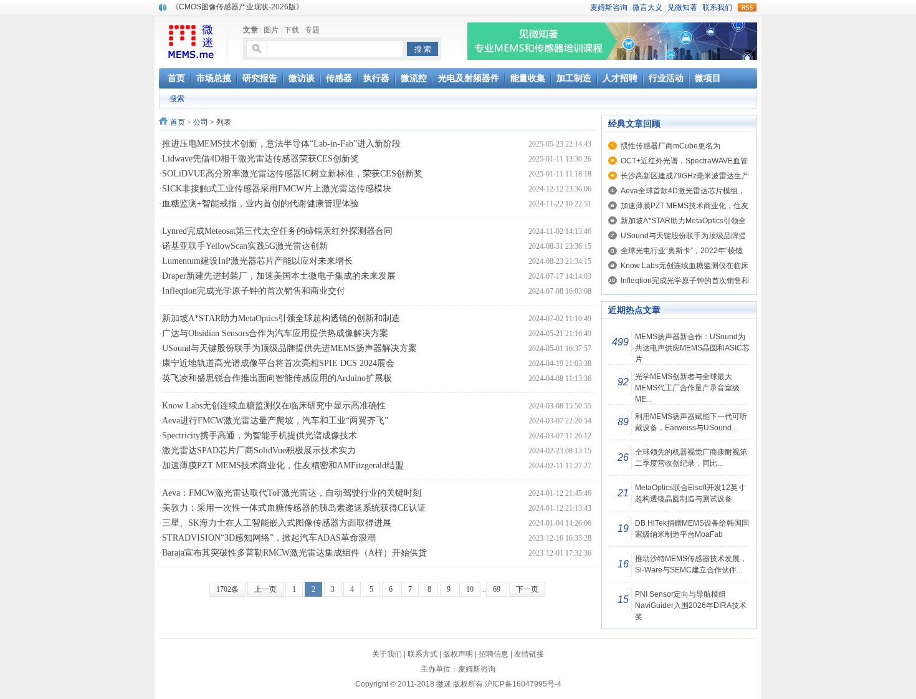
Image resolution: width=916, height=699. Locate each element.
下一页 (527, 589)
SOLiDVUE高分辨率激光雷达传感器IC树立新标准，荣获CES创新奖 (292, 173)
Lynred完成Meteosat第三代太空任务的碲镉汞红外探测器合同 (277, 231)
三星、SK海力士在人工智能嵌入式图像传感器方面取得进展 (276, 523)
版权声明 (458, 654)
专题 (312, 30)
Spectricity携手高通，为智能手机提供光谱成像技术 (259, 435)
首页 (177, 122)
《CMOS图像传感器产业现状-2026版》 (237, 6)
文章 (250, 30)
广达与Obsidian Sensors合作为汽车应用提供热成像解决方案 (275, 333)
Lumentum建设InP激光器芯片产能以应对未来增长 (257, 261)
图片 (271, 30)
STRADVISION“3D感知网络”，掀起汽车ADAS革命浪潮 (269, 537)
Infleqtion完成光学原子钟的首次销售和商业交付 (253, 291)
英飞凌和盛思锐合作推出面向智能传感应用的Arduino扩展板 (277, 378)
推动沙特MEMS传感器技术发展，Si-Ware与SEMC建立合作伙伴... (691, 564)
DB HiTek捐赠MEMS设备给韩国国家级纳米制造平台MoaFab (692, 529)
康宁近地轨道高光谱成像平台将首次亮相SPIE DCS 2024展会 (278, 363)
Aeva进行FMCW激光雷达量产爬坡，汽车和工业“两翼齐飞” (275, 420)
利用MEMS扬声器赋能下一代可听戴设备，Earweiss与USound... (691, 422)
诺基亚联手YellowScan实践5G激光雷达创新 (245, 246)
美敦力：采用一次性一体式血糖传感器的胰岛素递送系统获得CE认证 (294, 508)
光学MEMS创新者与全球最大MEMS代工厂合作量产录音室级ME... (687, 387)
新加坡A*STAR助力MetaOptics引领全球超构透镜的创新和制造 (281, 318)
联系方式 (422, 654)
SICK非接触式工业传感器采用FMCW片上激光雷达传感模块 (276, 188)
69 (496, 589)
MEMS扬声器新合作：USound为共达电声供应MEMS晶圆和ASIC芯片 (692, 348)
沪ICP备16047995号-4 (523, 684)
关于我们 (387, 654)
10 (470, 589)
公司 (200, 122)
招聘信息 (493, 654)
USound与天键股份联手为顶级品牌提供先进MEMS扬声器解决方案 (289, 348)
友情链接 (529, 654)
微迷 (443, 684)
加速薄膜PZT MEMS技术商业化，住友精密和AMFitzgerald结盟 (283, 465)
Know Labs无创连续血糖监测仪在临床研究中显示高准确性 (274, 405)
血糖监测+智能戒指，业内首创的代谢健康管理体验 (260, 203)
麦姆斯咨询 (476, 669)
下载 (291, 30)
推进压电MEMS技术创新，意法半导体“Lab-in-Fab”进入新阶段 (281, 143)
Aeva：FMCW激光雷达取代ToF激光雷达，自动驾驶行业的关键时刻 (291, 493)
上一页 (265, 589)
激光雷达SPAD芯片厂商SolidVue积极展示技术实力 (259, 450)
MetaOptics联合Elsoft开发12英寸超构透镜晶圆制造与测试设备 (690, 493)
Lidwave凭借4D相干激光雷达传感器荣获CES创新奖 (260, 158)
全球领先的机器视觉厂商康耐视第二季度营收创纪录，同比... (691, 458)
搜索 (176, 98)
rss (747, 7)
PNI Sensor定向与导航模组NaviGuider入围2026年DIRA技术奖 (691, 605)
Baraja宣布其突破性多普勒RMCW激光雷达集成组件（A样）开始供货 (294, 552)
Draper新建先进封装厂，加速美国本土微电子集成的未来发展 (279, 276)
